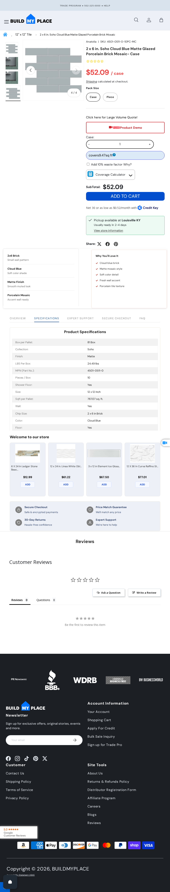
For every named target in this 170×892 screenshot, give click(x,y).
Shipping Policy (18, 781)
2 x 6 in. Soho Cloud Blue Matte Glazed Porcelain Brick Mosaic (77, 34)
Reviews (94, 823)
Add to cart (125, 196)
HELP (107, 6)
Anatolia (91, 41)
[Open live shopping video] (165, 442)
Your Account (98, 712)
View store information (108, 230)
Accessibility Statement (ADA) (21, 875)
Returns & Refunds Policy (108, 781)
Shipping (91, 81)
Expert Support (80, 318)
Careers (94, 806)
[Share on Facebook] (107, 244)
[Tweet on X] (99, 244)
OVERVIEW (18, 318)
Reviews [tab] (17, 600)
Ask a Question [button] (110, 592)
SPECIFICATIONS (46, 318)
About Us (95, 773)
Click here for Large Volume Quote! (111, 117)
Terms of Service (19, 790)
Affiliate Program (101, 798)
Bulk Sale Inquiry (101, 736)
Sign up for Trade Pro (104, 745)
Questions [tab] (43, 600)
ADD (27, 484)
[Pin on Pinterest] (116, 244)
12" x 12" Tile (23, 34)
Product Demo (131, 128)
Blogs (92, 814)
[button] (161, 20)
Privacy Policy (17, 798)
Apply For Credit (101, 728)
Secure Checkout (116, 318)
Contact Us (15, 773)
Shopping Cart (99, 720)
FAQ (143, 318)
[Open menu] (6, 22)
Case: (90, 137)
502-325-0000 (92, 6)
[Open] (10, 882)
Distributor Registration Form (111, 790)
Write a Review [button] (146, 592)
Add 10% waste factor (111, 164)
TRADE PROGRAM (70, 6)
